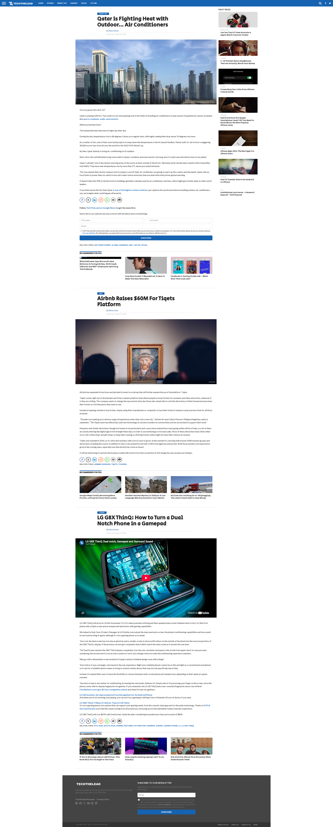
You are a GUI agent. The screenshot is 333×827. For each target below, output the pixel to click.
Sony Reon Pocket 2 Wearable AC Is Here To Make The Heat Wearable (145, 277)
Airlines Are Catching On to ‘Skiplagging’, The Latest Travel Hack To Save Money (191, 496)
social (144, 245)
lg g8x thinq (187, 726)
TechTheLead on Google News (101, 208)
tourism (122, 464)
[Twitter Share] (88, 199)
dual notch (104, 726)
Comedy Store (103, 799)
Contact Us (246, 825)
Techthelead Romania (85, 799)
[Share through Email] (113, 199)
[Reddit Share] (100, 199)
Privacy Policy (223, 825)
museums (106, 464)
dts (96, 726)
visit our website (88, 233)
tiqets (114, 464)
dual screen (117, 726)
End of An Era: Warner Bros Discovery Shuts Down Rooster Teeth (191, 758)
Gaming (73, 3)
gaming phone (171, 726)
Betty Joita (113, 310)
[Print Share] (119, 199)
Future (94, 3)
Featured (128, 726)
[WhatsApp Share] (107, 199)
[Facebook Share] (82, 199)
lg (179, 726)
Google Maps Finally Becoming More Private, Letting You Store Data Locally (98, 496)
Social (84, 3)
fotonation (140, 726)
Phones (50, 3)
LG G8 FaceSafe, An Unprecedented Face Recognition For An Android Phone (116, 695)
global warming (120, 245)
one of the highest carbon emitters (131, 190)
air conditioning (102, 245)
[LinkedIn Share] (94, 199)
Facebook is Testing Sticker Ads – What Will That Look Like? (189, 277)
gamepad (150, 726)
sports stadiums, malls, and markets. (101, 119)
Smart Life (62, 3)
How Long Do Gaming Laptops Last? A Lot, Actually (144, 758)
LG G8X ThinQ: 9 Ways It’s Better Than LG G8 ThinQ (104, 703)
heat (131, 245)
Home (40, 3)
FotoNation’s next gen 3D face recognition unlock (103, 689)
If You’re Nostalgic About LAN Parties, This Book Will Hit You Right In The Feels (100, 758)
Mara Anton (114, 31)
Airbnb (97, 464)
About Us (235, 825)
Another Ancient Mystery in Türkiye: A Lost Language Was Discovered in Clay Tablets (145, 496)
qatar (137, 245)
